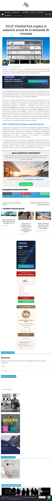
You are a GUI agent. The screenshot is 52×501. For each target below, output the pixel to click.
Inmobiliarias (5, 64)
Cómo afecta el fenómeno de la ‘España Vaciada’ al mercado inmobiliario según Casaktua (26, 227)
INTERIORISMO (26, 12)
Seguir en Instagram (7, 389)
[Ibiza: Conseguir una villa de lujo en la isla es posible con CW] (8, 212)
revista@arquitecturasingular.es (33, 179)
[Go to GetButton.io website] (49, 499)
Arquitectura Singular (16, 66)
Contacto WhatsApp (26, 184)
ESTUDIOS (33, 12)
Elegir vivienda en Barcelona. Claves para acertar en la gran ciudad (43, 226)
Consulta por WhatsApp (35, 84)
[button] (20, 12)
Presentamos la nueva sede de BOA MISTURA (12, 203)
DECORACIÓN (8, 15)
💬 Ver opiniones (26, 338)
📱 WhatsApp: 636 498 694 (26, 301)
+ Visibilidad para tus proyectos (38, 81)
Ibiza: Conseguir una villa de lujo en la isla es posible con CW (8, 221)
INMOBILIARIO (40, 12)
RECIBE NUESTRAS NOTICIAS (9, 376)
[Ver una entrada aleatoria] (49, 14)
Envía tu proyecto (18, 15)
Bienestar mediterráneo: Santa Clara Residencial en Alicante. (39, 203)
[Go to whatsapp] (49, 497)
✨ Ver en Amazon (26, 334)
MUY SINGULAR (16, 12)
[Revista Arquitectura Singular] (2, 14)
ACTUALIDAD (8, 12)
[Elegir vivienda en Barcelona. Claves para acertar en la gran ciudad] (43, 212)
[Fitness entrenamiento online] (10, 394)
